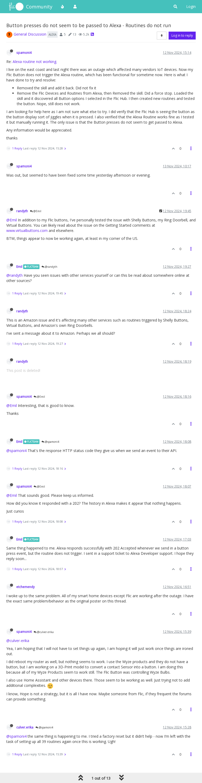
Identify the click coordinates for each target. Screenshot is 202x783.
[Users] (75, 6)
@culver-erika (17, 640)
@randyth (50, 267)
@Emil (37, 211)
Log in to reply (182, 35)
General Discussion (30, 34)
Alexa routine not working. (35, 61)
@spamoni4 (51, 442)
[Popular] (62, 6)
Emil (19, 266)
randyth (22, 211)
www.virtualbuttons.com (27, 230)
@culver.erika (45, 632)
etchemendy (25, 587)
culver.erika (24, 727)
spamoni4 (24, 52)
